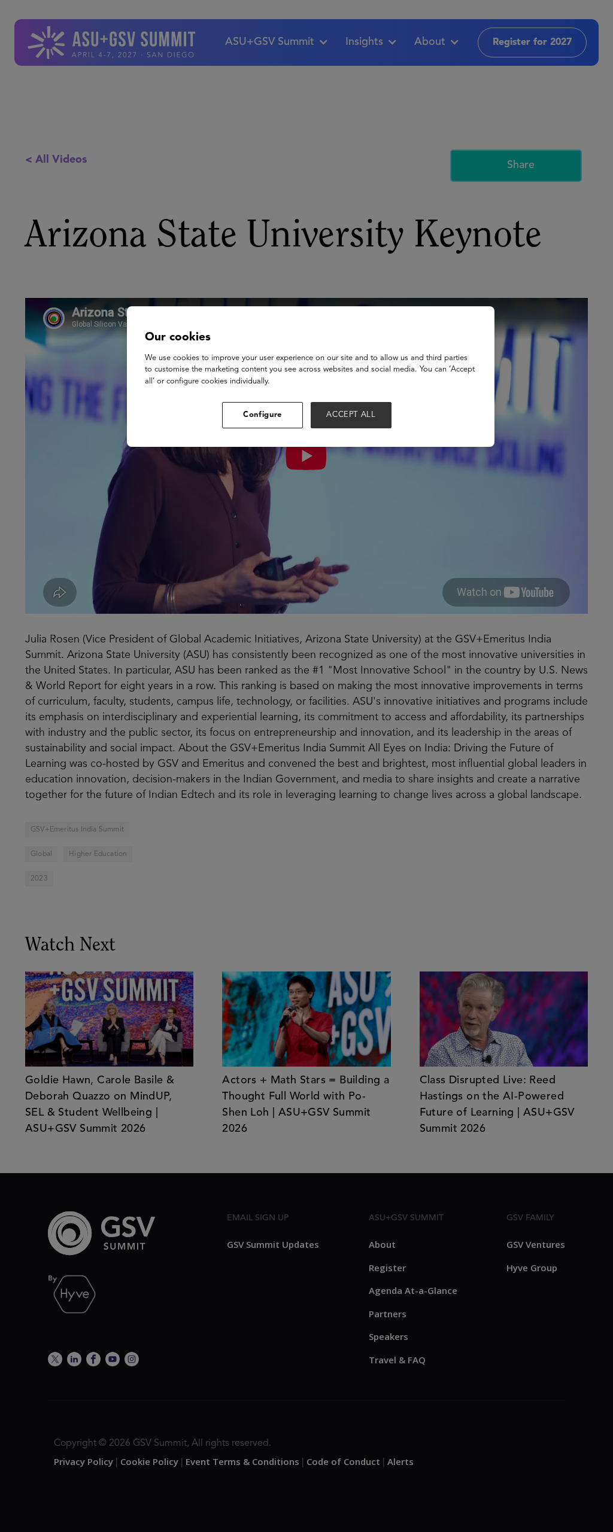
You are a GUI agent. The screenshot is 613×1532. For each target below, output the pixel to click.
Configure (262, 415)
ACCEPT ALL (351, 415)
